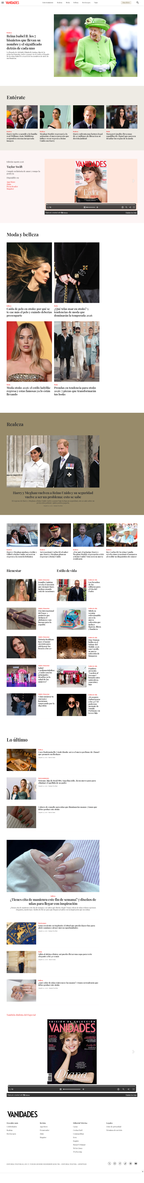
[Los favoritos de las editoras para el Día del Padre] (71, 590)
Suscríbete (126, 3)
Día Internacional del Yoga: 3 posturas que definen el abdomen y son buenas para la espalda (46, 618)
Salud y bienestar (43, 580)
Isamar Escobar (58, 506)
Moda (68, 3)
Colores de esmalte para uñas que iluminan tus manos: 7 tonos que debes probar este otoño (67, 808)
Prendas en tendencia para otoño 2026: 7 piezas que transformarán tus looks (75, 391)
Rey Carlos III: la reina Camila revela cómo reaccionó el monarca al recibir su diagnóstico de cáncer (121, 554)
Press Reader (12, 186)
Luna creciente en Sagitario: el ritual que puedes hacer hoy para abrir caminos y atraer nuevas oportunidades (66, 926)
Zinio (9, 184)
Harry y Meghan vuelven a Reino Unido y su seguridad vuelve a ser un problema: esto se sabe (53, 494)
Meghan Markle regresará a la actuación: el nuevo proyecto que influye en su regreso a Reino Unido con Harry (54, 137)
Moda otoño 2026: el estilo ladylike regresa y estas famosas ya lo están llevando (28, 391)
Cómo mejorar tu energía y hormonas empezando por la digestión (46, 701)
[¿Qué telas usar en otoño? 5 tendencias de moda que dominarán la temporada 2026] (76, 272)
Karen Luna (51, 757)
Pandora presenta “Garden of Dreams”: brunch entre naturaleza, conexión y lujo (94, 676)
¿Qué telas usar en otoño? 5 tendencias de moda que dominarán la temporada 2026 (73, 312)
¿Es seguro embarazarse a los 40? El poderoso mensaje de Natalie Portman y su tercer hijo (94, 705)
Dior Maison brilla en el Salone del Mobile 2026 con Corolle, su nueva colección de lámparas (93, 648)
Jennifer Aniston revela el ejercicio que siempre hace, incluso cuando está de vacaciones (46, 587)
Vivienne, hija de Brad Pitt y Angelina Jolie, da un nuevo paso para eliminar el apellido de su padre (67, 781)
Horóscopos (86, 3)
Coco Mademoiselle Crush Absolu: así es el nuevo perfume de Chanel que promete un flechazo (68, 753)
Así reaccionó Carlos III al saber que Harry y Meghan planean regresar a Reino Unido (54, 554)
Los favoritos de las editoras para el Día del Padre (94, 587)
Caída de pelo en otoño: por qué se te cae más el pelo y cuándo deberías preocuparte (29, 312)
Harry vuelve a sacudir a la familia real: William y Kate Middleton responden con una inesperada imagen (22, 137)
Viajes (96, 3)
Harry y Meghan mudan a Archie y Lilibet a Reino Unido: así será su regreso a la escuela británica (22, 554)
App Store (11, 182)
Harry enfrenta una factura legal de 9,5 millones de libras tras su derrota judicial (88, 136)
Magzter (10, 189)
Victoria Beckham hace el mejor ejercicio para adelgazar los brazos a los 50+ (46, 644)
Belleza (75, 3)
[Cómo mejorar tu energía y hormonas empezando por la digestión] (21, 704)
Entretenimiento (47, 3)
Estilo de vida (92, 580)
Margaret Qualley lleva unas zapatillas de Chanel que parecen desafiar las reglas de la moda (121, 136)
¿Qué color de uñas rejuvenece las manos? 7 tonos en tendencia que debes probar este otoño (68, 984)
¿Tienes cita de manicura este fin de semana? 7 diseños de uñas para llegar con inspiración (53, 901)
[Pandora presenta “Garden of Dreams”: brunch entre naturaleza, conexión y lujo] (71, 676)
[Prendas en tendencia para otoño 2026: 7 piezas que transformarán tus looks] (76, 351)
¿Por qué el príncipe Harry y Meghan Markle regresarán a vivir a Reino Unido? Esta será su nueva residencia (88, 555)
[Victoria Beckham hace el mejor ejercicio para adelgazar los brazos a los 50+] (21, 647)
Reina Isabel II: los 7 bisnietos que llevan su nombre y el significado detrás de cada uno (24, 42)
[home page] (12, 2)
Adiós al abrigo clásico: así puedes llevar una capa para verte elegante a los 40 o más (65, 955)
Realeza (59, 3)
